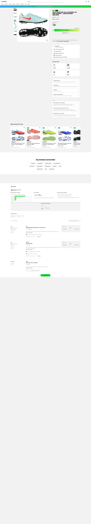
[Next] (79, 124)
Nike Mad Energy (47, 166)
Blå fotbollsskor (40, 163)
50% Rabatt (54, 166)
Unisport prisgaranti (58, 55)
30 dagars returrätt (58, 51)
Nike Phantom (32, 166)
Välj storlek (67, 30)
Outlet (60, 166)
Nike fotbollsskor (39, 166)
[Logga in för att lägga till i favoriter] (53, 30)
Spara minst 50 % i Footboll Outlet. (63, 41)
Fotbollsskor (33, 163)
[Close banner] (89, 6)
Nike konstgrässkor (57, 163)
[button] (15, 13)
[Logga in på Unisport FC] (86, 1)
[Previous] (77, 124)
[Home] (4, 1)
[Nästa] (47, 40)
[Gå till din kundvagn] (89, 1)
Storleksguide (77, 28)
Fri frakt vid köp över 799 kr (59, 49)
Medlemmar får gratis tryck (59, 53)
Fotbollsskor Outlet (48, 163)
